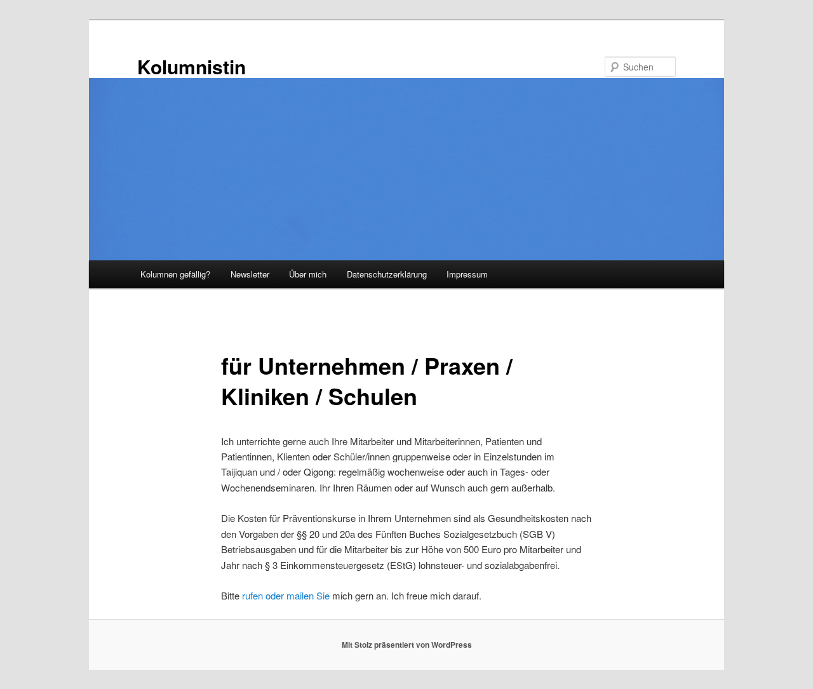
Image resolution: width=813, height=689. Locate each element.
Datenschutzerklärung (387, 274)
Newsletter (250, 274)
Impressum (467, 274)
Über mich (307, 274)
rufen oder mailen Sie (286, 595)
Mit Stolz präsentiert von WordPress (407, 644)
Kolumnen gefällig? (175, 274)
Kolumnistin (191, 66)
